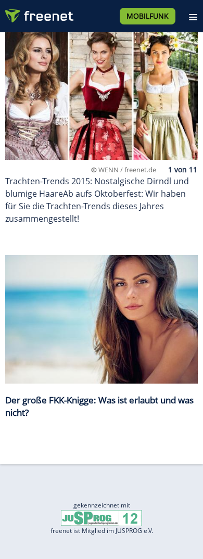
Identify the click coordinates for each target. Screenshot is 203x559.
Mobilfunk (147, 16)
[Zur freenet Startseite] (38, 13)
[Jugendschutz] (101, 517)
